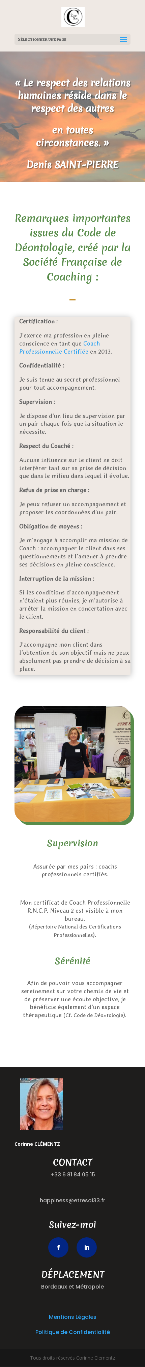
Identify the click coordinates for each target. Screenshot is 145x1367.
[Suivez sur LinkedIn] (87, 1247)
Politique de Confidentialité (72, 1332)
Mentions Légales (72, 1317)
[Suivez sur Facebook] (58, 1247)
